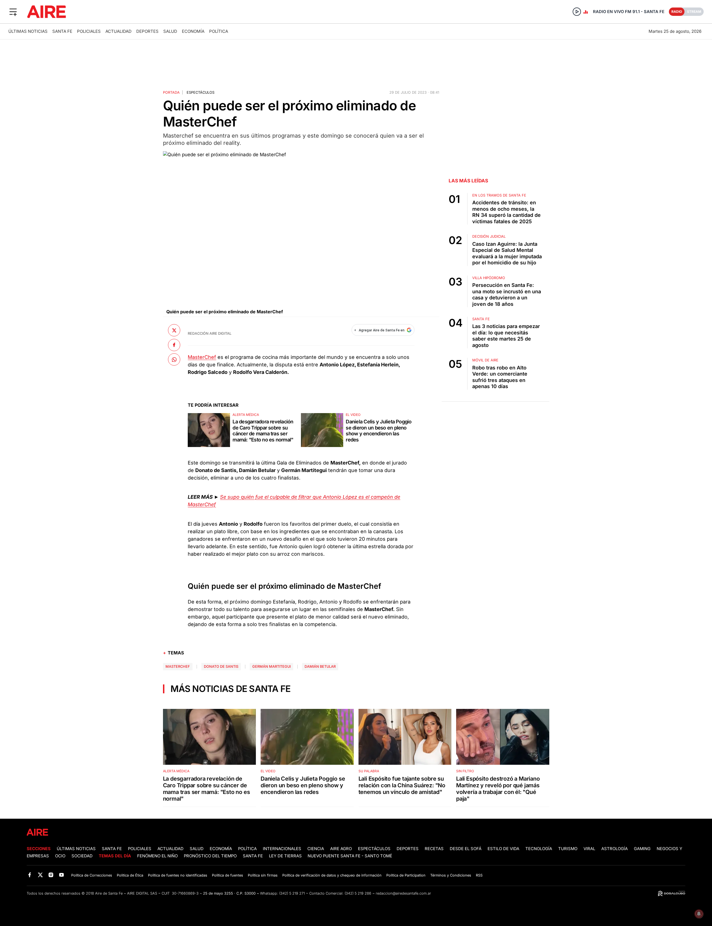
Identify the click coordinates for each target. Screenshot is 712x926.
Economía (193, 31)
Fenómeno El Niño (157, 855)
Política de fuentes (227, 875)
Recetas (434, 848)
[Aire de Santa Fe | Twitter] (40, 875)
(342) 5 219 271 (292, 893)
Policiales (89, 31)
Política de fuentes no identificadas (177, 875)
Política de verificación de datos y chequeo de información (332, 875)
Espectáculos (200, 92)
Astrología (614, 848)
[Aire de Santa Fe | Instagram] (51, 875)
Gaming (642, 848)
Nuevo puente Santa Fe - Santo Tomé (350, 855)
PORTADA (171, 92)
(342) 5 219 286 (358, 893)
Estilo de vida (503, 848)
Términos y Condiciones (450, 875)
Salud (170, 31)
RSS (479, 875)
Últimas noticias (28, 31)
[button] (13, 11)
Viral (589, 848)
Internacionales (282, 848)
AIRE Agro (341, 848)
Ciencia (315, 848)
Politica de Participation (406, 875)
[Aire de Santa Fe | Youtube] (62, 875)
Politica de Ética (130, 875)
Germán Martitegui (271, 666)
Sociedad (82, 855)
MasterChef (202, 357)
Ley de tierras (286, 855)
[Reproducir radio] (577, 12)
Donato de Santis (221, 666)
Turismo (567, 848)
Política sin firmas (263, 875)
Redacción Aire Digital (209, 333)
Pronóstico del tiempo (210, 855)
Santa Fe (62, 31)
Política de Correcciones (91, 875)
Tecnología (538, 848)
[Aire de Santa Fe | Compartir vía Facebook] (174, 345)
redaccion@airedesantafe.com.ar (403, 893)
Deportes (147, 31)
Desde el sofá (465, 848)
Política (218, 31)
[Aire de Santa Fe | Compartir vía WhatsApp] (174, 359)
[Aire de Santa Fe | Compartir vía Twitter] (174, 330)
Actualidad (118, 31)
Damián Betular (320, 666)
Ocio (60, 855)
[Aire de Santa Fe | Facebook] (30, 875)
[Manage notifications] (698, 913)
